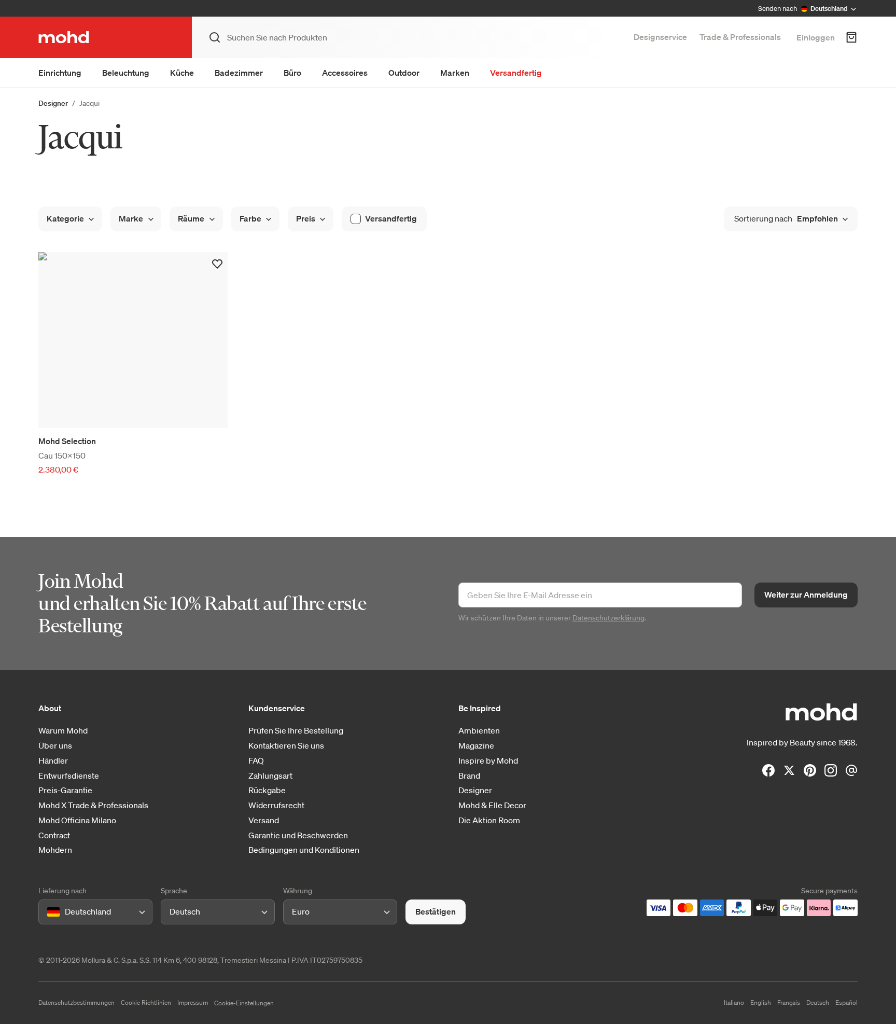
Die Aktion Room (489, 820)
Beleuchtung (125, 72)
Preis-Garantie (65, 790)
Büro (292, 72)
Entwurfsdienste (68, 776)
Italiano (734, 1002)
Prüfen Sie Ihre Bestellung (295, 731)
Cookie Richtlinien (146, 1002)
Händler (53, 761)
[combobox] (49, 912)
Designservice (660, 37)
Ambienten (479, 731)
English (760, 1002)
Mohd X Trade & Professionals (93, 805)
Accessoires (345, 72)
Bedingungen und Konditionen (303, 850)
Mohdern (55, 850)
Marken (454, 72)
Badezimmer (239, 72)
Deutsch (817, 1002)
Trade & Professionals (740, 37)
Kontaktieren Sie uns (286, 746)
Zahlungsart (270, 776)
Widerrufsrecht (276, 805)
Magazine (476, 746)
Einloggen (815, 37)
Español (846, 1002)
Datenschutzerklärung (608, 617)
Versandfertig (516, 72)
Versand (263, 820)
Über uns (55, 746)
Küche (182, 72)
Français (788, 1002)
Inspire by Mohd (488, 761)
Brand (469, 776)
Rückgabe (267, 790)
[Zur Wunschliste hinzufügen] (217, 264)
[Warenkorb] (851, 37)
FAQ (256, 761)
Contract (54, 835)
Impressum (192, 1002)
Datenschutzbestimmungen (76, 1002)
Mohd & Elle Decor (492, 805)
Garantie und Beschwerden (298, 835)
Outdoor (403, 72)
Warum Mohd (63, 731)
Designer (53, 103)
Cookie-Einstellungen (244, 1003)
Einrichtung (59, 72)
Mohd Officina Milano (77, 820)
